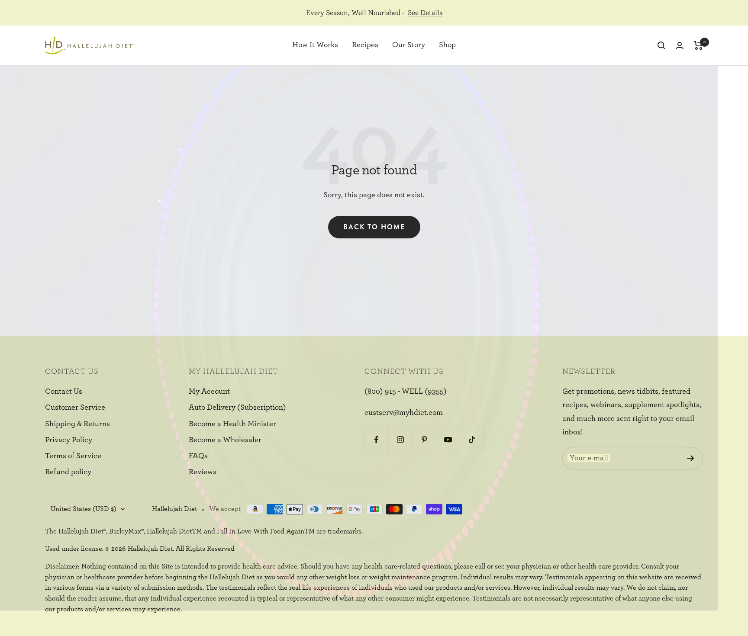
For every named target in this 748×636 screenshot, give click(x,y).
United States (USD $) (83, 508)
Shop (447, 45)
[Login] (680, 45)
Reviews (202, 472)
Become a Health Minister (232, 424)
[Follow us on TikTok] (472, 440)
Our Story (408, 45)
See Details (425, 12)
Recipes (365, 45)
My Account (209, 391)
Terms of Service (73, 456)
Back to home (374, 227)
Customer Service (75, 407)
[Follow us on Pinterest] (424, 440)
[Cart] (698, 45)
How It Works (315, 45)
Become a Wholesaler (225, 440)
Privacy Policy (68, 440)
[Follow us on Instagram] (400, 440)
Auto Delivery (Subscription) (237, 407)
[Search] (661, 45)
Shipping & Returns (77, 424)
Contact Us (63, 391)
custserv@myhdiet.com (403, 413)
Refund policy (68, 472)
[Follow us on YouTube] (448, 440)
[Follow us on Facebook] (376, 440)
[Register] (690, 458)
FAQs (198, 456)
